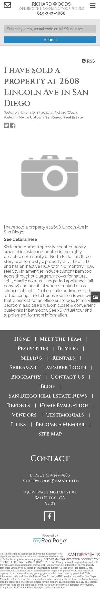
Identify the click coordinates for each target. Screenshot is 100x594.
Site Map (50, 433)
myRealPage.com (50, 540)
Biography (26, 376)
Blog (48, 386)
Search (50, 39)
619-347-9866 (51, 13)
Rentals (63, 357)
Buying (68, 348)
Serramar (22, 367)
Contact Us (67, 376)
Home (22, 338)
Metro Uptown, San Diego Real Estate (51, 117)
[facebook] (50, 517)
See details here (20, 239)
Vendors (24, 414)
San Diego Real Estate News (47, 395)
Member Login (66, 367)
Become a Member (60, 424)
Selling (31, 357)
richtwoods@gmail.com (50, 481)
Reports (18, 405)
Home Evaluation (64, 405)
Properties (32, 348)
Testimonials (65, 414)
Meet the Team (60, 338)
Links (18, 424)
